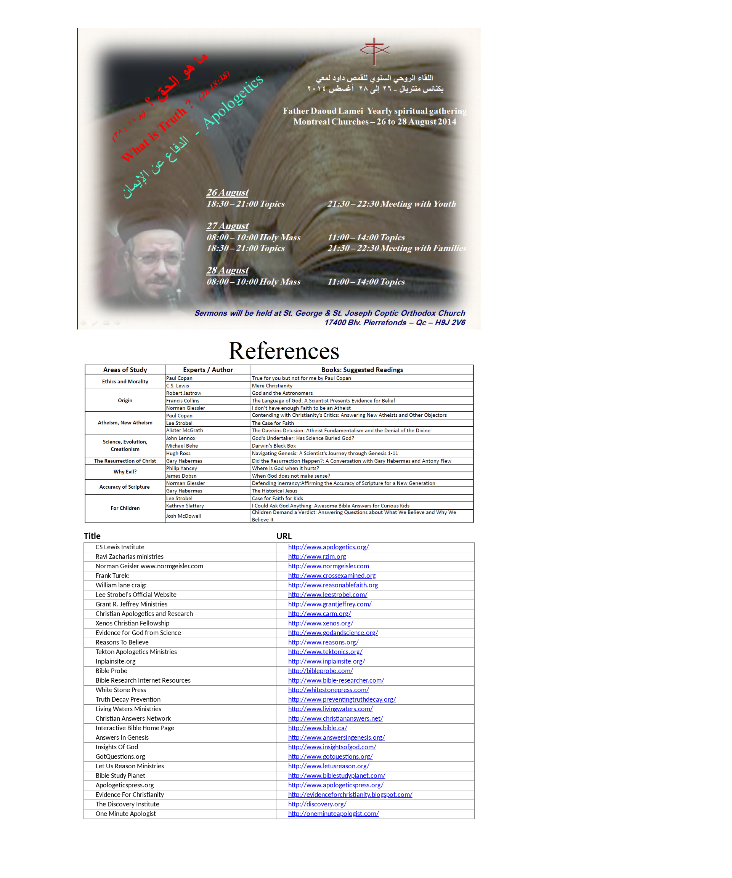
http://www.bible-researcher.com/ (336, 680)
